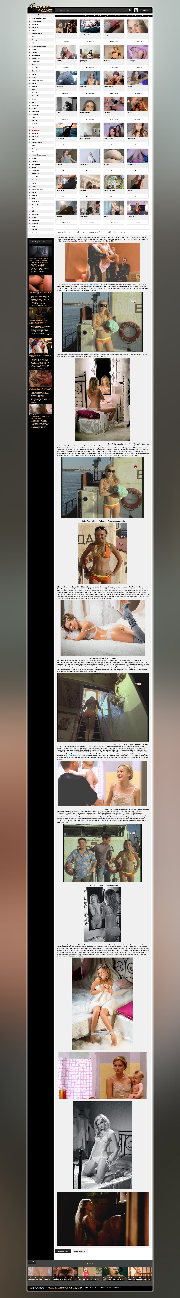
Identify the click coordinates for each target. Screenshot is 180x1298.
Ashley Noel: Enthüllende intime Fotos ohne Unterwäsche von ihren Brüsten (40, 389)
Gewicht (132, 16)
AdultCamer (35, 130)
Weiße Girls (35, 124)
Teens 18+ (35, 117)
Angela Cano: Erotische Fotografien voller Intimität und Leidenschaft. (39, 259)
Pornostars (35, 93)
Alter (101, 16)
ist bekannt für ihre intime (73, 755)
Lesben (34, 77)
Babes (34, 30)
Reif (33, 102)
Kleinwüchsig (36, 71)
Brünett (34, 43)
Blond (34, 37)
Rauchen (34, 99)
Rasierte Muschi (37, 96)
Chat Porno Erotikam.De (39, 18)
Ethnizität (96, 16)
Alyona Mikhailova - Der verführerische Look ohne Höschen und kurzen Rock (40, 415)
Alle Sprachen (89, 16)
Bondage (34, 40)
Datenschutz (53, 1288)
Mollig (34, 83)
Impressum (61, 1288)
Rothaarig (35, 108)
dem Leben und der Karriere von (95, 284)
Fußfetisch (35, 52)
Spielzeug (35, 114)
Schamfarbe (121, 16)
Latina (34, 74)
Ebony (34, 49)
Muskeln (34, 86)
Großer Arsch (36, 58)
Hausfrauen (35, 65)
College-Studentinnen (39, 46)
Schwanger (35, 111)
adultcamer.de (41, 6)
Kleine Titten (36, 68)
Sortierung (138, 16)
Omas (33, 89)
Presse (79, 1288)
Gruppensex (35, 61)
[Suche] (130, 10)
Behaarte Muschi (37, 33)
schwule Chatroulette (38, 15)
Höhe (127, 16)
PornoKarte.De (36, 21)
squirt (33, 127)
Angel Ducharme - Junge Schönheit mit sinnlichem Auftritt (40, 293)
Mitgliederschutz (69, 1288)
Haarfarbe (114, 16)
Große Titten (36, 55)
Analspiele (35, 24)
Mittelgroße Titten (37, 80)
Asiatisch (35, 27)
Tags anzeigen (146, 16)
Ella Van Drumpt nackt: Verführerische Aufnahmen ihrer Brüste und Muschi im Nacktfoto (40, 355)
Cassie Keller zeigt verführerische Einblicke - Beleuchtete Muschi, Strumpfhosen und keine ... (38, 322)
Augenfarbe (107, 16)
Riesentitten (35, 105)
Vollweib (34, 121)
